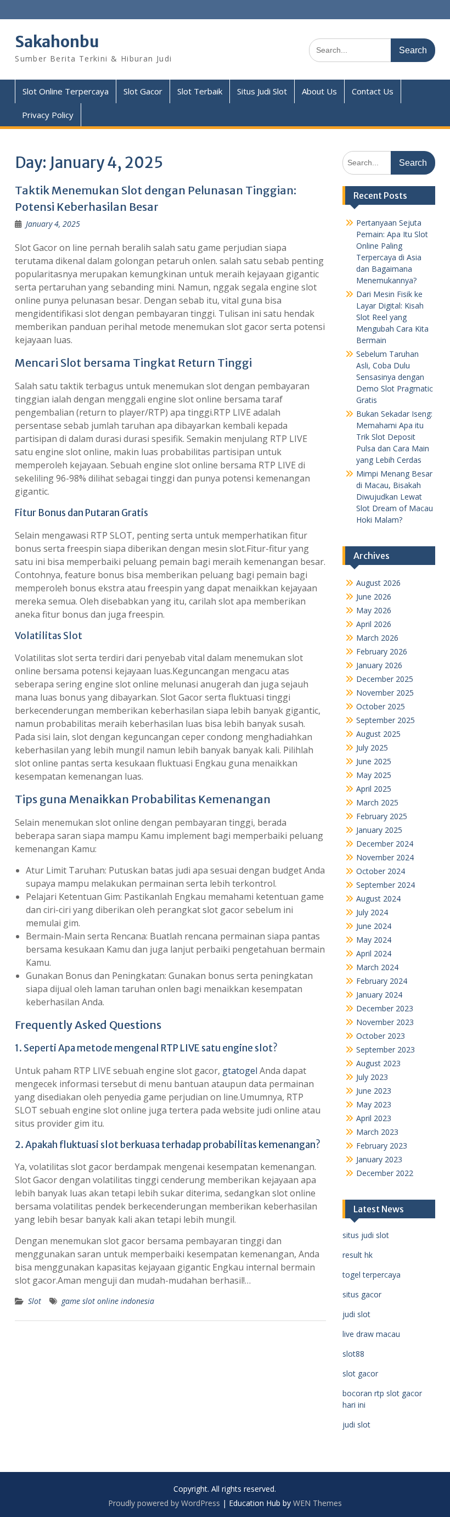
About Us (319, 91)
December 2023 (384, 1008)
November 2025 (385, 692)
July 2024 (372, 912)
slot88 (353, 1353)
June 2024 (373, 926)
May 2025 (373, 775)
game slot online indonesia (107, 1301)
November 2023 (385, 1022)
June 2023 (373, 1090)
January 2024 (379, 994)
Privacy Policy (48, 114)
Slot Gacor (142, 91)
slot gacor (360, 1373)
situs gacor (361, 1294)
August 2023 (378, 1063)
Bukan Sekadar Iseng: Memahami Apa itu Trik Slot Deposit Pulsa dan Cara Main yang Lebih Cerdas (394, 436)
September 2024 (385, 885)
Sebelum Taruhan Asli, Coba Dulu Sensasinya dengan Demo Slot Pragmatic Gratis (394, 377)
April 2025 (373, 788)
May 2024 (373, 939)
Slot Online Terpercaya (65, 91)
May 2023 (373, 1104)
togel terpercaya (371, 1274)
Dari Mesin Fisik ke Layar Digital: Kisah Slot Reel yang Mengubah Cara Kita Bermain (392, 317)
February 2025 (381, 816)
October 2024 (380, 871)
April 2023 (373, 1118)
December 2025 (384, 679)
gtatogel (239, 1071)
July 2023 (372, 1077)
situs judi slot (365, 1235)
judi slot (356, 1314)
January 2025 (379, 830)
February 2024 (381, 981)
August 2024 (378, 898)
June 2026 (373, 596)
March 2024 (377, 967)
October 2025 (380, 706)
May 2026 (373, 610)
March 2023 (377, 1132)
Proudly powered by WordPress (164, 1503)
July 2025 (372, 747)
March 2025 (377, 802)
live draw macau (371, 1334)
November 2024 (385, 857)
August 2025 (378, 734)
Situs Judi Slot (262, 91)
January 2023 (379, 1159)
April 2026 (373, 624)
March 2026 (377, 637)
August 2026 (378, 583)
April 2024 (373, 953)
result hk (357, 1255)
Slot (34, 1301)
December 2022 (384, 1173)
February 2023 (381, 1145)
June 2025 (373, 761)
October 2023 (380, 1036)
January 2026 (379, 665)
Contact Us (372, 91)
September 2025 (385, 720)
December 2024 (384, 843)
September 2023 (385, 1049)
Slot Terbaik (199, 91)
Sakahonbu (57, 42)
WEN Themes (317, 1503)
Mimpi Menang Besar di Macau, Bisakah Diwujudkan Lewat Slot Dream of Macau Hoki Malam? (394, 496)
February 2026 (381, 651)
